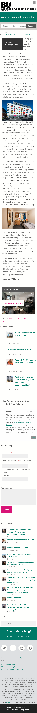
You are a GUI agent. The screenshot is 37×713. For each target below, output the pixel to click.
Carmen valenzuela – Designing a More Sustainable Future (20, 571)
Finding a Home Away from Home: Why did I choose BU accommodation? (24, 381)
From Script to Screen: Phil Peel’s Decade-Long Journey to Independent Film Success (20, 589)
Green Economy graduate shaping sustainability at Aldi (20, 563)
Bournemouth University (6, 6)
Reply (33, 437)
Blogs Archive (17, 34)
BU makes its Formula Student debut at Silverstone (19, 555)
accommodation (15, 318)
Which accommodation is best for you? (25, 333)
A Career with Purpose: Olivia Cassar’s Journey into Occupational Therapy (19, 532)
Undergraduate (27, 34)
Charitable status (8, 664)
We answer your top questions (19, 349)
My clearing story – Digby (17, 547)
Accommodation (7, 34)
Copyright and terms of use (12, 669)
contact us (9, 702)
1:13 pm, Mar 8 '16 (30, 411)
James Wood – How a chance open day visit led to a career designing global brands (21, 579)
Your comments (7, 488)
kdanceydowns (11, 44)
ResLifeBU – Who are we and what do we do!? (25, 361)
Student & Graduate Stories (18, 8)
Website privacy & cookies (11, 667)
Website (5, 476)
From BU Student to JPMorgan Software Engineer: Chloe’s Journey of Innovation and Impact (20, 607)
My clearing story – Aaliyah (18, 597)
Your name (6, 453)
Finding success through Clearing (20, 540)
